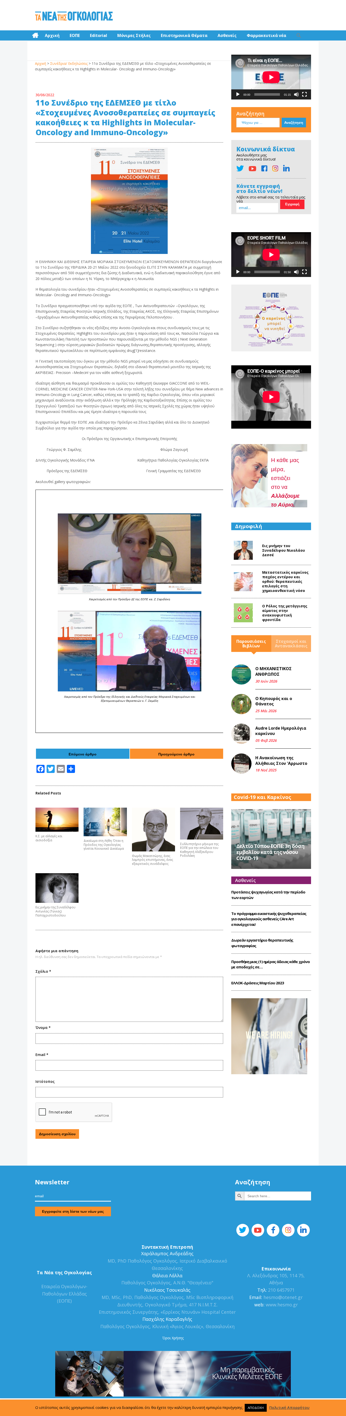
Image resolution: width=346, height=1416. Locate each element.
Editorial (98, 35)
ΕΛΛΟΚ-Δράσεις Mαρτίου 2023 (257, 982)
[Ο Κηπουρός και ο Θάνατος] (241, 704)
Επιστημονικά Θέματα (184, 35)
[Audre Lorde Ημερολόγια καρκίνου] (241, 734)
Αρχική (52, 35)
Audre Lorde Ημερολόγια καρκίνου (280, 730)
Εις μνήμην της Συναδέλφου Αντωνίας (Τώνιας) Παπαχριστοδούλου (55, 911)
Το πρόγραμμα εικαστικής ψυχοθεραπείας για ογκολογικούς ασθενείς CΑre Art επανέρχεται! (268, 919)
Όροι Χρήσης (173, 1337)
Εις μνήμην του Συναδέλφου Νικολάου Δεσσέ (283, 550)
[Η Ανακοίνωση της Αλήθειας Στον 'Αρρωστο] (241, 763)
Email (41, 1054)
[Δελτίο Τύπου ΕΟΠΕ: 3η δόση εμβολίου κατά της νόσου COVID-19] (271, 838)
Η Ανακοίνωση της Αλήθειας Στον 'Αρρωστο (281, 760)
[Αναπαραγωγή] (237, 94)
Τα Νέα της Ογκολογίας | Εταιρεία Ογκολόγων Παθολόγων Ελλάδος (74, 16)
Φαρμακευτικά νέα (266, 35)
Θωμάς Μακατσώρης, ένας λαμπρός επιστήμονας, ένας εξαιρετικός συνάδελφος (152, 860)
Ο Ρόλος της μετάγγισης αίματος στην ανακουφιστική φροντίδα (284, 613)
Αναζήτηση (250, 113)
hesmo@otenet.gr (282, 1297)
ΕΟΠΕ (75, 35)
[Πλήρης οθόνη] (304, 94)
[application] (271, 77)
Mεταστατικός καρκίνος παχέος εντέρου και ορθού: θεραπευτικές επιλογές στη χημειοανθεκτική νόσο (285, 581)
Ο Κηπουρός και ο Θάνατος (273, 701)
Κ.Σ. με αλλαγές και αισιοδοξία (48, 838)
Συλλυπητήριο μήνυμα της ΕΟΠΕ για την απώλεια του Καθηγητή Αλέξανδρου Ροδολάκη (199, 850)
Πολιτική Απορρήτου (289, 1407)
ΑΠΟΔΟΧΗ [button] (256, 1407)
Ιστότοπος (45, 1081)
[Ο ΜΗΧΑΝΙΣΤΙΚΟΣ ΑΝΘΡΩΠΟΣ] (241, 674)
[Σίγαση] (296, 94)
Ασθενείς (227, 35)
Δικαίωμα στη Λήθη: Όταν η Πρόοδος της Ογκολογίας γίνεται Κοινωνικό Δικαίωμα (104, 845)
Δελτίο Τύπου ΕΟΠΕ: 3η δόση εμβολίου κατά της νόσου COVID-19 (270, 852)
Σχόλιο (43, 971)
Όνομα (43, 1027)
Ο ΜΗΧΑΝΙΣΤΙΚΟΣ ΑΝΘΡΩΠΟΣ (273, 671)
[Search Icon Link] (298, 35)
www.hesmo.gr (282, 1305)
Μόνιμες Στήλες (134, 35)
